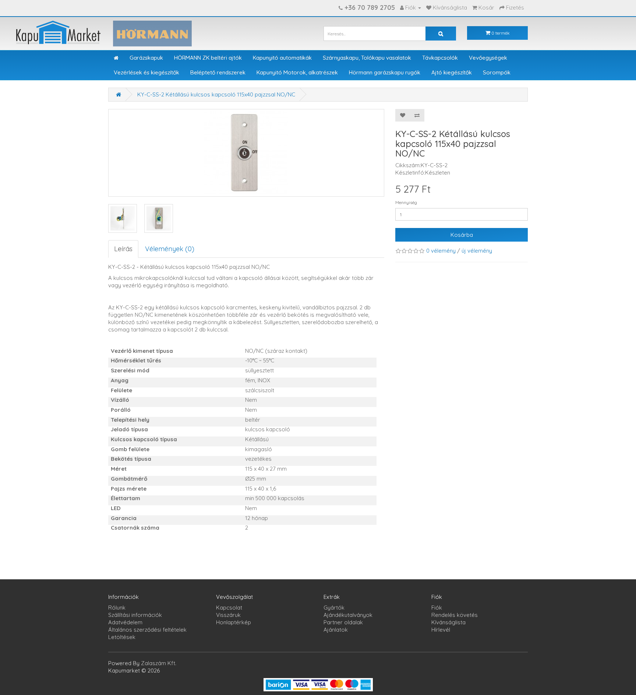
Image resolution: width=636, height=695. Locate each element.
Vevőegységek (488, 57)
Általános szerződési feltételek (147, 629)
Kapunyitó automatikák (282, 57)
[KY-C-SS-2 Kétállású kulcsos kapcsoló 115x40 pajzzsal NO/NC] (122, 218)
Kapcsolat (229, 607)
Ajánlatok (336, 629)
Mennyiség (406, 202)
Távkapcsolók (440, 57)
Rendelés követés (454, 614)
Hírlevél (440, 629)
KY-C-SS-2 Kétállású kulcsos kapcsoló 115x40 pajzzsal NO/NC (216, 94)
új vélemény (477, 250)
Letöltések (121, 636)
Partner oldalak (343, 622)
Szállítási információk (135, 614)
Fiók (436, 607)
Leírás (123, 249)
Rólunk (117, 607)
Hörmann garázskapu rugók (384, 72)
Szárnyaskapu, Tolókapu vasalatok (367, 57)
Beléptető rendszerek (217, 72)
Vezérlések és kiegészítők (146, 72)
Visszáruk (228, 614)
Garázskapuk (146, 57)
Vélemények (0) (169, 249)
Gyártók (334, 607)
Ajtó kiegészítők (451, 72)
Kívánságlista (448, 622)
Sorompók (496, 72)
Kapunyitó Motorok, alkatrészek (297, 72)
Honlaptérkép (233, 622)
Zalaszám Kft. (158, 663)
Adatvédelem (125, 622)
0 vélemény (441, 250)
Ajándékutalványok (348, 614)
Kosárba (462, 234)
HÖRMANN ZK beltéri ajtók (208, 57)
